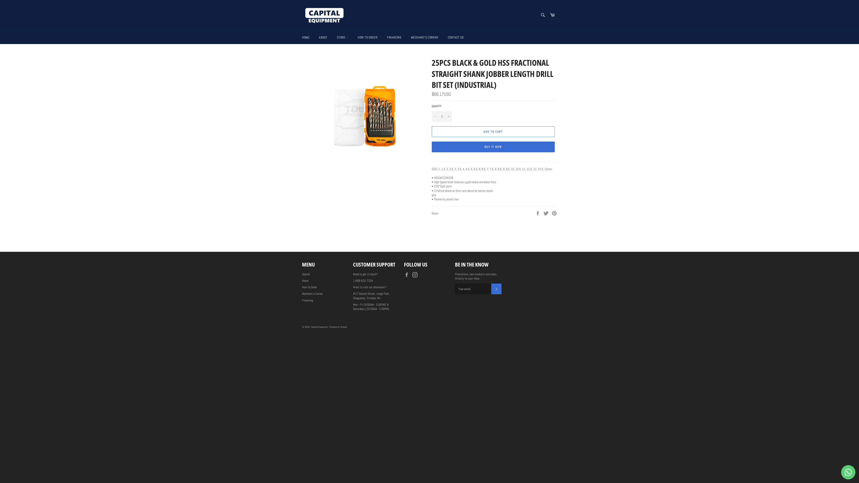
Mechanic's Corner (424, 37)
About (323, 37)
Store (341, 37)
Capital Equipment (319, 326)
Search (306, 274)
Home (305, 37)
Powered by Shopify (338, 326)
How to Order (367, 37)
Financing (394, 37)
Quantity (437, 106)
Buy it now (493, 147)
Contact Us (456, 37)
